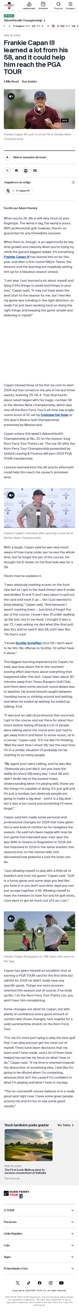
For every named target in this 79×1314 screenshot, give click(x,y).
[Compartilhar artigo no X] (7, 170)
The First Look (12, 1178)
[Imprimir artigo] (25, 170)
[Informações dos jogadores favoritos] (73, 182)
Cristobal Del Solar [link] (55, 415)
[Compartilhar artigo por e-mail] (34, 170)
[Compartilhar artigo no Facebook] (16, 170)
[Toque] (39, 109)
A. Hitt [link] (61, 26)
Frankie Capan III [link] (17, 257)
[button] (39, 109)
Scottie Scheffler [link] (28, 643)
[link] (9, 6)
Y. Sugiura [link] (19, 26)
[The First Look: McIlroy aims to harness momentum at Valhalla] (29, 1145)
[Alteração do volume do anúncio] (11, 495)
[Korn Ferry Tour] (16, 1194)
